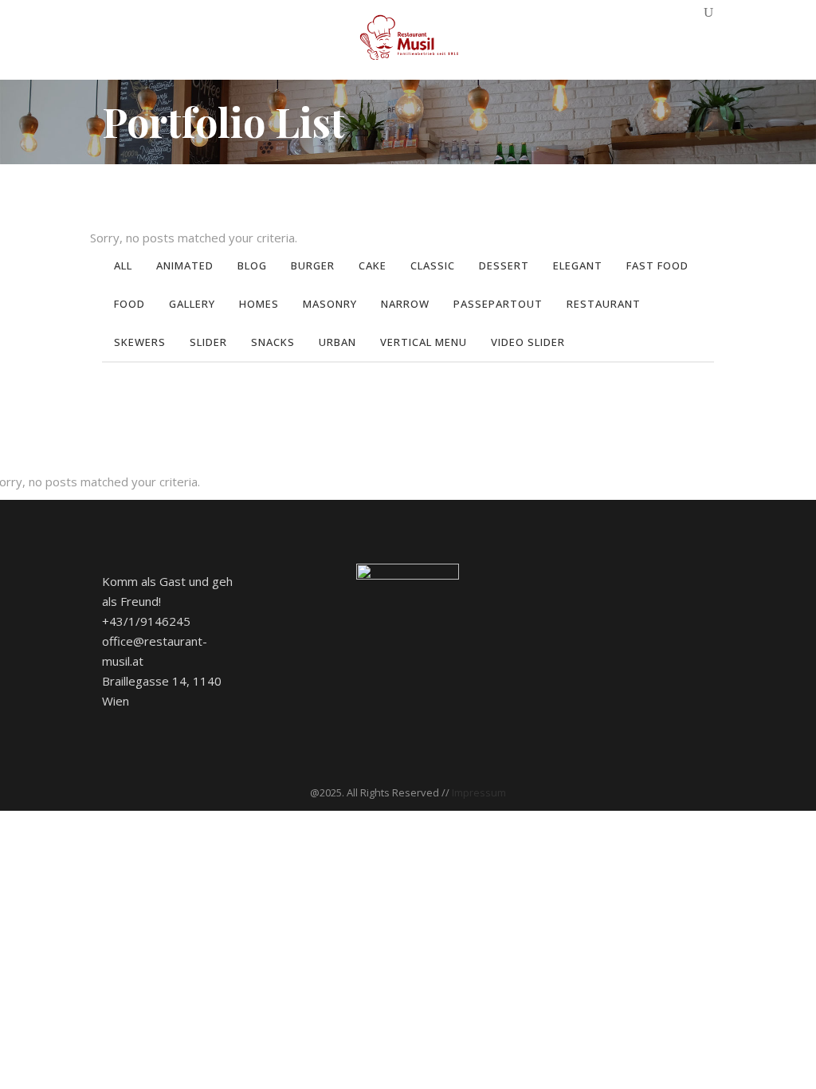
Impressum (479, 792)
